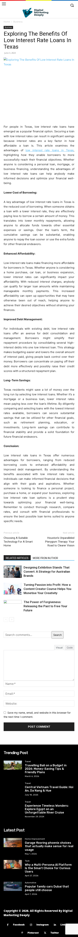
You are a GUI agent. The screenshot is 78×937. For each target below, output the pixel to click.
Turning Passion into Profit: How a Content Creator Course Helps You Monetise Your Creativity (47, 589)
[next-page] (11, 619)
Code (70, 647)
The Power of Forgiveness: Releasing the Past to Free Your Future (45, 606)
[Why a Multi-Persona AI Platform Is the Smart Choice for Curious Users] (13, 864)
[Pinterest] (22, 933)
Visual (59, 647)
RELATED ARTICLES (17, 558)
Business (17, 21)
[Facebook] (8, 925)
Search (57, 634)
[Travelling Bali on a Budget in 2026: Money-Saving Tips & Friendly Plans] (13, 765)
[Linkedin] (55, 925)
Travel (28, 762)
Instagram (42, 924)
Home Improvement (35, 839)
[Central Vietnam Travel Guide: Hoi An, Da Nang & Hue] (13, 787)
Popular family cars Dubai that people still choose (47, 888)
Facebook (19, 924)
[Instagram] (31, 925)
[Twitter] (45, 933)
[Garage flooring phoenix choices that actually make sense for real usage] (13, 842)
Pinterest (33, 932)
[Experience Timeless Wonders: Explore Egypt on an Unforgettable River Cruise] (13, 805)
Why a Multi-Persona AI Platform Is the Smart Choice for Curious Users (48, 868)
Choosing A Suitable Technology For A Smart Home (18, 541)
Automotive (30, 883)
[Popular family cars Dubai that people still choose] (13, 886)
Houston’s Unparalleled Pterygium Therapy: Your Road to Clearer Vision (59, 541)
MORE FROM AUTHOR (45, 558)
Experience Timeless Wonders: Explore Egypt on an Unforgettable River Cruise (47, 809)
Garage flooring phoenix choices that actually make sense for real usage (49, 846)
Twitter (54, 932)
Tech (27, 861)
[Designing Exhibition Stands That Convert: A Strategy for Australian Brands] (13, 571)
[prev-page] (6, 619)
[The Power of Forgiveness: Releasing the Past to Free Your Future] (13, 606)
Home (7, 21)
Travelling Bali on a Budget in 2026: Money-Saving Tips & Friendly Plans (46, 769)
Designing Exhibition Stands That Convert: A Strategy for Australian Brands (47, 572)
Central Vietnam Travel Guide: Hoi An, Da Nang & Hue (49, 788)
